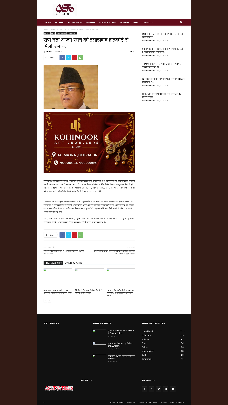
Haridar (53, 29)
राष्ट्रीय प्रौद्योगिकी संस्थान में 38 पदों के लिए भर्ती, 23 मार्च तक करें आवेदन (64, 252)
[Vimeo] (158, 389)
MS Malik (49, 52)
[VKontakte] (165, 389)
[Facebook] (62, 57)
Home (48, 22)
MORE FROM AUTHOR (74, 263)
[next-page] (49, 300)
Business (124, 22)
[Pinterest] (74, 57)
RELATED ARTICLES (53, 263)
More (135, 22)
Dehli (61, 29)
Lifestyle (90, 22)
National (60, 22)
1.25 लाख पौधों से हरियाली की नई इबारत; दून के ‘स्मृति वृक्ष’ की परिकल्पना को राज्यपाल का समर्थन (120, 293)
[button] (181, 22)
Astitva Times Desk (148, 40)
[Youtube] (172, 389)
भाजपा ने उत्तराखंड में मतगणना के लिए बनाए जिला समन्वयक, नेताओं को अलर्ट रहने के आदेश (114, 252)
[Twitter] (68, 57)
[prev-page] (45, 300)
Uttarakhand (75, 22)
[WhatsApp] (80, 57)
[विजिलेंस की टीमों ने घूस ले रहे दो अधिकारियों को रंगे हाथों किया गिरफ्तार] (89, 278)
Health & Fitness (107, 22)
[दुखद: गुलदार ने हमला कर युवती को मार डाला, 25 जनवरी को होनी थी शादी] (99, 346)
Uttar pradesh (61, 33)
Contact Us (147, 22)
